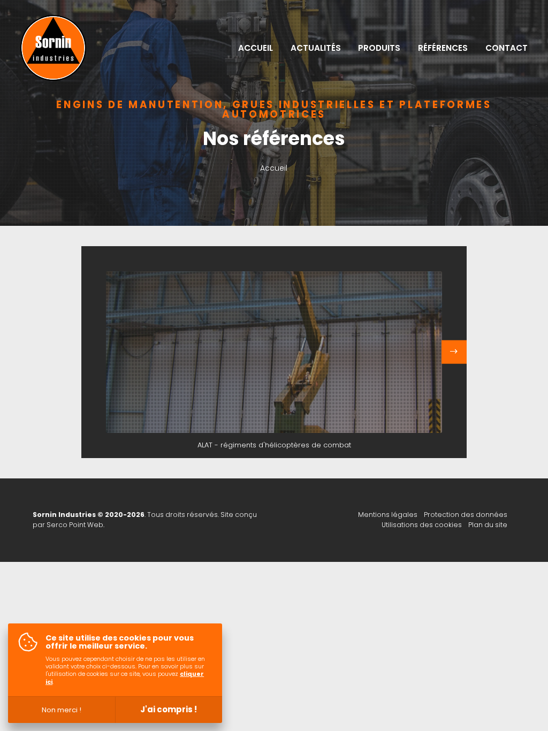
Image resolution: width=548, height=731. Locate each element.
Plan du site (487, 524)
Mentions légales (387, 514)
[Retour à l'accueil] (53, 48)
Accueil (255, 48)
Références (443, 48)
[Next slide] (454, 352)
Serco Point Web (75, 524)
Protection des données (465, 514)
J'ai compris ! (168, 709)
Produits (379, 48)
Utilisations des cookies (422, 524)
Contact (506, 48)
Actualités (316, 48)
